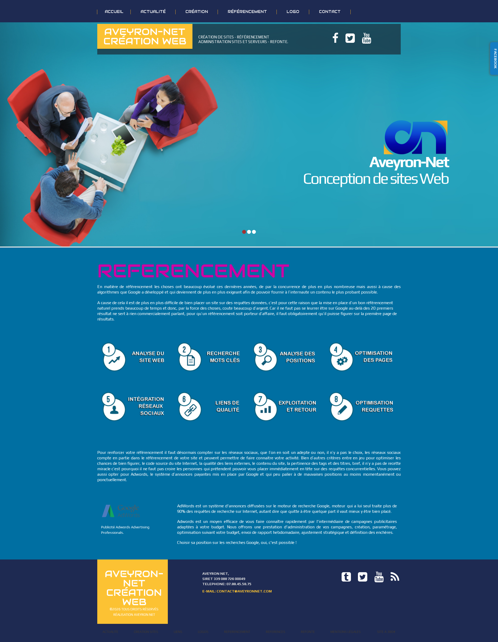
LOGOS (203, 632)
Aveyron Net (144, 615)
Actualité (153, 11)
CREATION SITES (146, 632)
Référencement (247, 11)
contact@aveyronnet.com (244, 591)
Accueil (114, 11)
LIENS (178, 632)
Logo (293, 11)
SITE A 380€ (386, 632)
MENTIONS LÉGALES (345, 632)
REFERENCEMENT (237, 632)
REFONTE (308, 632)
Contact (330, 11)
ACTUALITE (110, 632)
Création (196, 11)
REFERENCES (275, 632)
